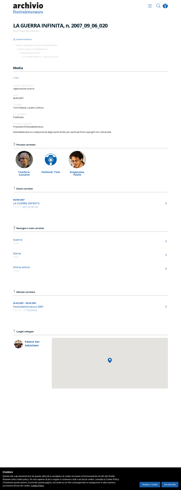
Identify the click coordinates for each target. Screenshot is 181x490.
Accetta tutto (170, 484)
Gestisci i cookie (150, 484)
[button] (110, 360)
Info (17, 78)
